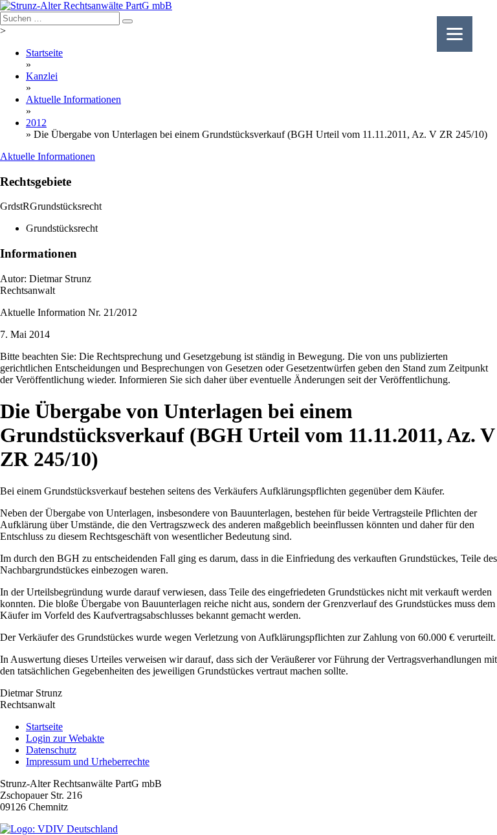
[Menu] (454, 34)
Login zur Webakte (65, 738)
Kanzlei (42, 76)
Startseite (44, 52)
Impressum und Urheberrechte (87, 761)
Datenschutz (51, 749)
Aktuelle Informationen (73, 99)
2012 (36, 122)
